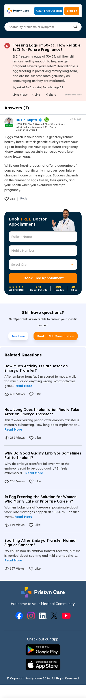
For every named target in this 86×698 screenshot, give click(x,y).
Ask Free (18, 336)
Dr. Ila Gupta (26, 120)
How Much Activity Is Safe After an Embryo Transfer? (36, 368)
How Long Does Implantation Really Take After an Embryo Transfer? (41, 411)
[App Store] (43, 665)
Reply (23, 198)
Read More (23, 386)
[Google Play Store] (43, 650)
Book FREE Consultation (55, 336)
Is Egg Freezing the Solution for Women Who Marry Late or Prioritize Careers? (40, 499)
